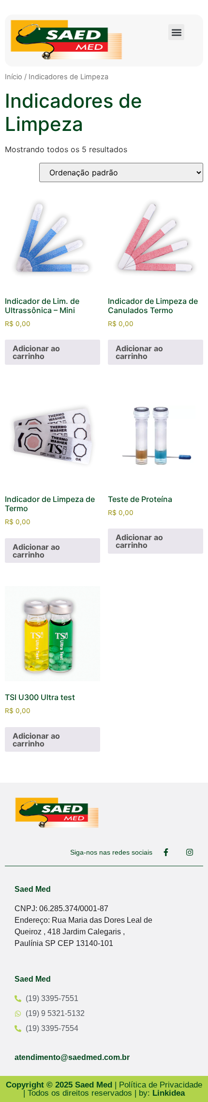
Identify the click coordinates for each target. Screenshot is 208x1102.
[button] (176, 32)
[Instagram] (189, 852)
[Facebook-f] (166, 852)
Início (13, 76)
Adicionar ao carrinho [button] (36, 352)
